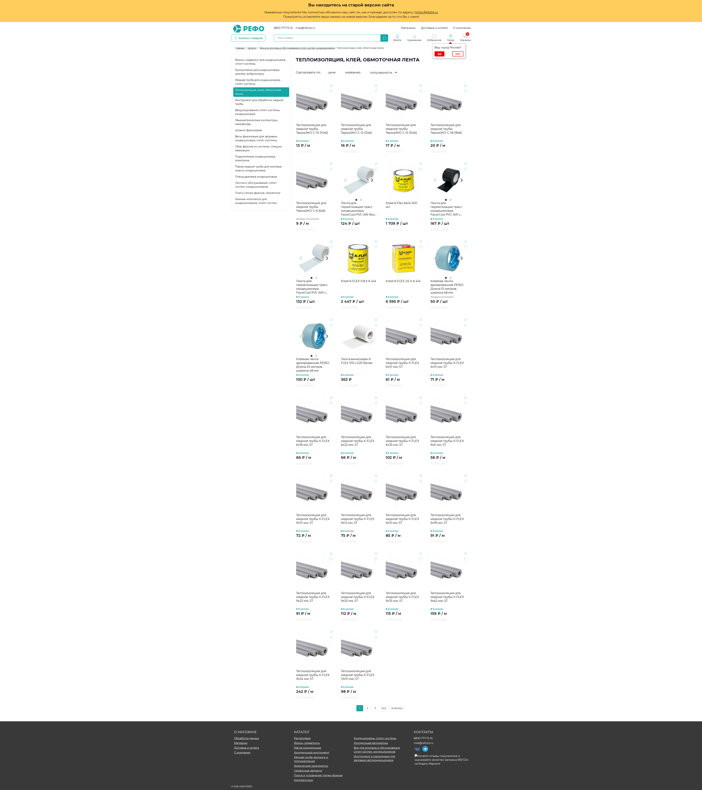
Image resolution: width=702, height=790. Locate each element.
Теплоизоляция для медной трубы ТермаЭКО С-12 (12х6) (356, 128)
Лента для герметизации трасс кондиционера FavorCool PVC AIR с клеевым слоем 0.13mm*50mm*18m (312, 286)
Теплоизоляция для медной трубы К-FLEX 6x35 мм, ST (402, 441)
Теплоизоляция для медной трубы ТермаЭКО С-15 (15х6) (401, 128)
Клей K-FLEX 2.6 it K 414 (403, 281)
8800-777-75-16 (283, 28)
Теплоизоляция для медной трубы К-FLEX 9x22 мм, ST (313, 597)
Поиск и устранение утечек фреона (318, 775)
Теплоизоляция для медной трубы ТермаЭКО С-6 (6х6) (311, 206)
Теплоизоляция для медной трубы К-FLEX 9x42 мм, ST (447, 597)
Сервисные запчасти (308, 770)
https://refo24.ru (426, 12)
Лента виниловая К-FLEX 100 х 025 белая (356, 361)
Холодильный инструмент (311, 752)
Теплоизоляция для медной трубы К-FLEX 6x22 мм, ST (357, 441)
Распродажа (302, 738)
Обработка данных (246, 738)
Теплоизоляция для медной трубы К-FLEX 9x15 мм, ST (402, 519)
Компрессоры (303, 780)
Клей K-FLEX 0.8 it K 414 (358, 281)
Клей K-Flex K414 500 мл (401, 205)
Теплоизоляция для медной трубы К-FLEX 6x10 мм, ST (402, 363)
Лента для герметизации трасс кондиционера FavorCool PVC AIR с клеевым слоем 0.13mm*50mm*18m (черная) (446, 208)
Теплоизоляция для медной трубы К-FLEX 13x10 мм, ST (357, 675)
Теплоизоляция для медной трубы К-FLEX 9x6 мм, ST (447, 441)
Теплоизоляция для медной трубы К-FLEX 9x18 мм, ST (447, 519)
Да (439, 54)
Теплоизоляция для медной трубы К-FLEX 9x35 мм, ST (402, 597)
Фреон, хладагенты (307, 743)
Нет (457, 54)
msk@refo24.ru (305, 28)
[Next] (372, 180)
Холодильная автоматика (371, 743)
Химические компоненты (311, 766)
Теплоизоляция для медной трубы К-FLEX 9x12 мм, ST (357, 519)
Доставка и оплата (434, 28)
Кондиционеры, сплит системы (375, 738)
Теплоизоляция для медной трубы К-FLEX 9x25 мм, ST (357, 597)
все (384, 708)
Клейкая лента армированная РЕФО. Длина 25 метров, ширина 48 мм (313, 364)
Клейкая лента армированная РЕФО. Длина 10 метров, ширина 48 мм (447, 286)
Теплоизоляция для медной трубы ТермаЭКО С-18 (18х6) (446, 128)
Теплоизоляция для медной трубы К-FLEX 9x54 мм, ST (313, 675)
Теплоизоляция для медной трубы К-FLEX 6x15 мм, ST (447, 363)
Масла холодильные (307, 747)
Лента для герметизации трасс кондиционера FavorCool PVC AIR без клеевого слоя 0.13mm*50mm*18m (358, 208)
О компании (462, 28)
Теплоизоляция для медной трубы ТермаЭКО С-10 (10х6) (312, 128)
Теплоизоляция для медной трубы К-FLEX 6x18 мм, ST (313, 441)
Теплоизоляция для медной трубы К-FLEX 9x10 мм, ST (313, 519)
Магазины (408, 28)
